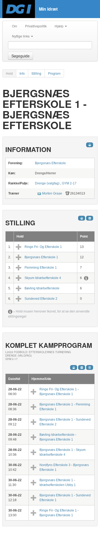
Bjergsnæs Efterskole (50, 163)
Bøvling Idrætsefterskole (42, 288)
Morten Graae (52, 193)
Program (54, 73)
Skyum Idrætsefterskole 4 (43, 278)
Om (14, 26)
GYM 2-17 (69, 183)
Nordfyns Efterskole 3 (54, 465)
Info (22, 73)
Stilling (36, 73)
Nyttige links (21, 36)
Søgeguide (20, 55)
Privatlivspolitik (36, 26)
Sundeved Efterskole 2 (41, 299)
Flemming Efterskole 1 (41, 267)
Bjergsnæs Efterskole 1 (41, 257)
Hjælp (59, 26)
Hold (9, 73)
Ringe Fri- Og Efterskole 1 (43, 247)
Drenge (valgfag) (47, 183)
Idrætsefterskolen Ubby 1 (57, 485)
